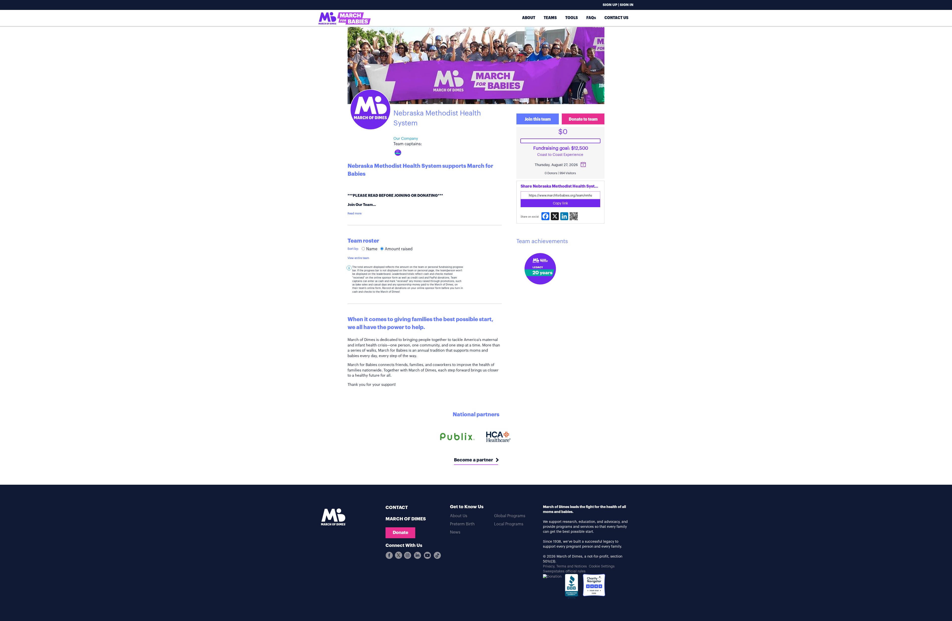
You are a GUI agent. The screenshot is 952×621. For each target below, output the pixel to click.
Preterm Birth (462, 524)
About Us (458, 516)
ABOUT (528, 18)
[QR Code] (574, 216)
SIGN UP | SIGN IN (618, 5)
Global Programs (509, 516)
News (455, 532)
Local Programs (508, 524)
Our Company (405, 139)
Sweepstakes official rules (564, 571)
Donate (400, 532)
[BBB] (572, 587)
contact (397, 507)
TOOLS (571, 18)
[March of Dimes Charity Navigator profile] (594, 585)
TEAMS (550, 18)
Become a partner (473, 460)
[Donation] (552, 576)
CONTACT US (616, 18)
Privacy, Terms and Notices (565, 566)
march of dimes (406, 519)
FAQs (591, 18)
